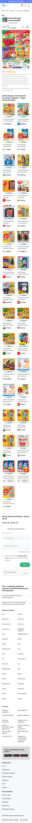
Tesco (4, 694)
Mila (19, 669)
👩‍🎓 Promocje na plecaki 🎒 (16, 1)
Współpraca (6, 770)
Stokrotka (21, 689)
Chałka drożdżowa (8, 715)
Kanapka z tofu (7, 736)
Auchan (20, 614)
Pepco (4, 679)
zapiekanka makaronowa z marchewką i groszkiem (22, 739)
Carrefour (21, 624)
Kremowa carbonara (5, 721)
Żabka (20, 699)
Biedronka (5, 619)
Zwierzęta (12, 10)
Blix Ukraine (5, 806)
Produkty (6, 10)
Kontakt (4, 787)
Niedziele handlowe (8, 809)
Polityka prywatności (8, 773)
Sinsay (4, 689)
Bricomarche (6, 624)
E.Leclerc (5, 639)
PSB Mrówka (6, 684)
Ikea (19, 644)
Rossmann (21, 684)
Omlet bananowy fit (23, 732)
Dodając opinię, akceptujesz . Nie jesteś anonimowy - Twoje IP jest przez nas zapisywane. (16, 558)
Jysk (3, 654)
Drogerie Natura (23, 634)
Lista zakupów (6, 798)
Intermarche (6, 649)
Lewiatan (5, 664)
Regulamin (5, 780)
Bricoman (21, 619)
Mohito (4, 674)
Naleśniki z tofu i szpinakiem (23, 721)
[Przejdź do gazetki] (27, 27)
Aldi (3, 614)
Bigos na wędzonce (24, 715)
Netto (19, 674)
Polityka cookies (7, 777)
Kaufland (21, 654)
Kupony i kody (6, 795)
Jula (19, 649)
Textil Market (22, 694)
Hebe (3, 644)
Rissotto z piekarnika (5, 711)
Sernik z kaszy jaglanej (6, 732)
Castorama (5, 629)
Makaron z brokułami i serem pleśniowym (7, 727)
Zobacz (10, 481)
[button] (16, 596)
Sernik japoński (22, 710)
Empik (20, 639)
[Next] (30, 1)
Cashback (5, 802)
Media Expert (6, 669)
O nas (4, 766)
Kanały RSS (24, 820)
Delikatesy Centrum (21, 630)
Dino (3, 634)
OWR (3, 784)
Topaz (4, 699)
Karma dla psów (19, 10)
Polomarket (21, 679)
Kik (3, 659)
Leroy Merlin (22, 659)
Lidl (19, 664)
